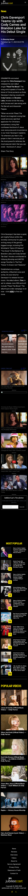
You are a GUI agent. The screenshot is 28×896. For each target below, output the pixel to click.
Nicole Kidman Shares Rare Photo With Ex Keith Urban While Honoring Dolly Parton (20, 590)
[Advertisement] (14, 532)
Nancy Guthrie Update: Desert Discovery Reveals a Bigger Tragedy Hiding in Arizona (19, 577)
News (14, 849)
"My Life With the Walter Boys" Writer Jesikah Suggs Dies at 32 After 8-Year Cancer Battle (20, 668)
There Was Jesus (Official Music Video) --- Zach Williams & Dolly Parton (13, 785)
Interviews (14, 855)
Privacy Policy (14, 867)
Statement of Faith (14, 870)
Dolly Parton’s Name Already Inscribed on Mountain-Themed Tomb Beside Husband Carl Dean (20, 656)
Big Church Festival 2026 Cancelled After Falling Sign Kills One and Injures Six (20, 616)
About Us (14, 861)
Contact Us (14, 873)
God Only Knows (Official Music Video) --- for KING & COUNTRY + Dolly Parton (13, 759)
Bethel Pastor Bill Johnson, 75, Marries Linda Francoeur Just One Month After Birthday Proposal (19, 564)
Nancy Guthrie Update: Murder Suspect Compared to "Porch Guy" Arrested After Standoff (19, 603)
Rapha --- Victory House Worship (13, 810)
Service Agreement (14, 864)
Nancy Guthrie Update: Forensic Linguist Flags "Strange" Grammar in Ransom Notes (19, 550)
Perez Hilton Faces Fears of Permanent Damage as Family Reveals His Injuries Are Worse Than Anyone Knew (19, 630)
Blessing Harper (8, 39)
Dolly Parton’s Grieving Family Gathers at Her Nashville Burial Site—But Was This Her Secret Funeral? (20, 642)
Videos (14, 858)
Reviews (14, 852)
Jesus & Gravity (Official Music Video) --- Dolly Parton (12, 709)
